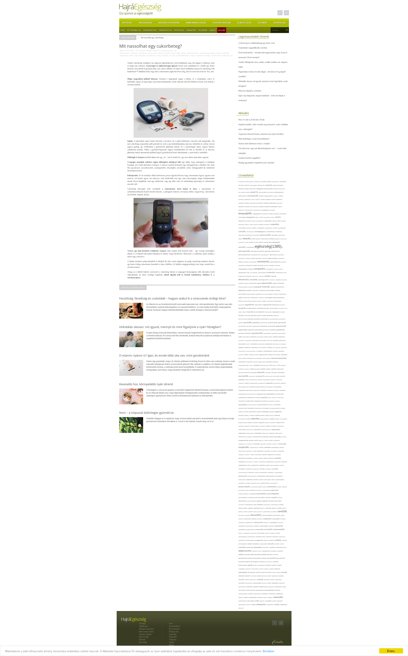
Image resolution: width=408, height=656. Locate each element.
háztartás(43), (269, 344)
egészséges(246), (244, 251)
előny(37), (266, 265)
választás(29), (278, 579)
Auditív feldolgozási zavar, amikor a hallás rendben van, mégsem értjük (262, 64)
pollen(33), (284, 486)
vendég (207, 55)
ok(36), (249, 465)
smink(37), (241, 511)
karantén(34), (276, 376)
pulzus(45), (258, 497)
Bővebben (268, 651)
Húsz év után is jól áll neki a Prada (251, 120)
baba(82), (266, 203)
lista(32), (246, 422)
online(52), (262, 469)
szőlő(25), (265, 540)
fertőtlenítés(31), (247, 297)
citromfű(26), (267, 224)
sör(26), (255, 511)
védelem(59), (249, 586)
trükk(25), (266, 568)
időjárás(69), (284, 354)
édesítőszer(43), (268, 242)
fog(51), (264, 301)
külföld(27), (247, 415)
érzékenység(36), (262, 272)
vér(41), (284, 586)
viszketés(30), (260, 597)
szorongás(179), (258, 540)
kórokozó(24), (280, 397)
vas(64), (269, 583)
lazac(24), (272, 415)
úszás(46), (281, 575)
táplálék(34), (273, 547)
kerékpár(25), (279, 379)
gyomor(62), (266, 329)
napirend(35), (267, 451)
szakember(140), (258, 522)
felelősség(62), (271, 290)
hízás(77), (264, 347)
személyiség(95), (263, 526)
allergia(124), (260, 189)
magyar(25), (248, 426)
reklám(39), (271, 501)
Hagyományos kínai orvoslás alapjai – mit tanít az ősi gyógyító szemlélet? (262, 74)
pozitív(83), (252, 490)
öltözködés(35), (264, 472)
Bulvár (221, 30)
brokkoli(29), (249, 221)
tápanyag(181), (258, 547)
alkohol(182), (269, 185)
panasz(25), (248, 483)
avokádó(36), (253, 203)
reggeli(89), (265, 501)
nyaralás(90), (241, 462)
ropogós (165, 55)
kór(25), (270, 397)
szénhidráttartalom (182, 55)
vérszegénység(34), (243, 593)
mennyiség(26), (249, 436)
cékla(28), (274, 221)
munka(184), (267, 447)
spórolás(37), (274, 511)
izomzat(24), (247, 369)
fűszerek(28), (247, 315)
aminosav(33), (270, 192)
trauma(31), (261, 568)
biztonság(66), (242, 217)
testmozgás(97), (255, 561)
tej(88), (252, 554)
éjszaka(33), (259, 258)
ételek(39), (274, 276)
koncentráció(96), (279, 394)
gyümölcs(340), (258, 333)
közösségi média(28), (275, 408)
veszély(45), (264, 593)
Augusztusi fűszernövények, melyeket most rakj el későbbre (261, 134)
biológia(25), (277, 213)
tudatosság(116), (243, 572)
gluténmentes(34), (243, 319)
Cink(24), (251, 224)
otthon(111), (251, 472)
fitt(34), (250, 301)
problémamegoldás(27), (244, 493)
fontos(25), (281, 308)
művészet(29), (241, 451)
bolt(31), (257, 217)
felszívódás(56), (242, 294)
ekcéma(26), (265, 258)
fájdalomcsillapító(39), (278, 283)
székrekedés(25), (249, 526)
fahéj (178, 53)
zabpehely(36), (242, 604)
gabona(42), (254, 315)
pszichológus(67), (243, 497)
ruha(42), (281, 504)
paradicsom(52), (265, 483)
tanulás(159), (242, 547)
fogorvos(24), (241, 304)
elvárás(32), (272, 265)
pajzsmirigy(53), (280, 479)
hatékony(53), (282, 340)
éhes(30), (247, 258)
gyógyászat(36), (256, 326)
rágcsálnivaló (151, 55)
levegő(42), (272, 418)
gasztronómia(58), (262, 315)
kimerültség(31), (270, 386)
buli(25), (254, 221)
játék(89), (263, 369)
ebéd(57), (251, 242)
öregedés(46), (250, 479)
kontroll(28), (257, 397)
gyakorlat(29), (282, 319)
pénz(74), (260, 486)
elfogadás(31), (242, 265)
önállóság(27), (271, 472)
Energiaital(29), (270, 269)
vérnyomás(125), (269, 590)
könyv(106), (264, 401)
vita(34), (265, 597)
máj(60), (268, 426)
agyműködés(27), (275, 181)
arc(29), (253, 199)
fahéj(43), (259, 283)
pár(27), (259, 483)
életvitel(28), (283, 261)
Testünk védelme (222, 22)
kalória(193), (261, 372)
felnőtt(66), (277, 290)
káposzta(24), (252, 376)
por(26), (247, 490)
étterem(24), (272, 279)
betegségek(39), (257, 213)
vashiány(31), (282, 583)
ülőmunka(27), (253, 579)
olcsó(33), (281, 465)
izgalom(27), (283, 365)
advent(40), (264, 181)
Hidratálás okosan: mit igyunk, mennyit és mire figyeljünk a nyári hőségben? (263, 83)
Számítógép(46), (274, 522)
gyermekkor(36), (242, 326)
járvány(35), (258, 369)
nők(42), (265, 458)
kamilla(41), (275, 372)
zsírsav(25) (241, 608)
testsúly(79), (262, 561)
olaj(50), (268, 465)
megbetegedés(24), (266, 429)
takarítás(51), (256, 543)
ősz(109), (261, 479)
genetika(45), (270, 315)
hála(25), (270, 336)
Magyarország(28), (255, 426)
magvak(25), (241, 426)
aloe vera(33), (241, 192)
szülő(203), (278, 540)
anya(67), (261, 196)
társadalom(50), (266, 551)
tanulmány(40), (250, 547)
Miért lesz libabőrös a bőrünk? (249, 91)
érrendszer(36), (254, 272)
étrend (173, 53)
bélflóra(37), (241, 210)
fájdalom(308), (267, 283)
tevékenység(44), (243, 565)
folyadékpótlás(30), (274, 308)
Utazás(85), (241, 579)
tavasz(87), (280, 551)
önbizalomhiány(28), (252, 476)
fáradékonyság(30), (243, 287)
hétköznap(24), (276, 344)
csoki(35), (254, 228)
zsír (231, 55)
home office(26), (277, 347)
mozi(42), (261, 447)
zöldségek (225, 55)
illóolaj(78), (250, 358)
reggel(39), (259, 501)
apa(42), (281, 196)
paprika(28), (254, 483)
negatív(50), (271, 454)
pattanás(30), (254, 486)
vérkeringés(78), (260, 590)
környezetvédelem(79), (263, 404)
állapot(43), (241, 188)
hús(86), (246, 354)
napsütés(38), (280, 451)
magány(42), (261, 422)
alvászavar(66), (263, 192)
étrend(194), (254, 280)
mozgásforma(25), (254, 447)
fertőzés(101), (255, 297)
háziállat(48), (254, 344)
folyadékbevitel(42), (251, 308)
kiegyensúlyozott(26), (243, 386)
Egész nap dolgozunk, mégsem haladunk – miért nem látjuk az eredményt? (261, 98)
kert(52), (247, 383)
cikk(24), (247, 224)
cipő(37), (256, 224)
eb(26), (247, 242)
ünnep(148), (260, 579)
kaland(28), (241, 372)
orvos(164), (275, 469)
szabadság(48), (276, 518)
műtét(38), (281, 447)
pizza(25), (279, 486)
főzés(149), (250, 312)
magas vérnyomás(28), (270, 422)
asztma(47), (241, 203)
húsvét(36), (251, 354)
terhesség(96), (257, 558)
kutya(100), (241, 415)
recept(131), (274, 497)
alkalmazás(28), (261, 185)
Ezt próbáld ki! (134, 30)
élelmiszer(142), (272, 258)
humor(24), (241, 354)
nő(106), (261, 458)
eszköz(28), (261, 276)
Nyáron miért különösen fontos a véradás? (254, 143)
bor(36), (261, 217)
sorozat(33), (250, 511)
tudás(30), (271, 568)
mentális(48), (265, 436)
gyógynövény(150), (281, 326)
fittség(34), (255, 301)
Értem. (391, 651)
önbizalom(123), (243, 476)
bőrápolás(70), (242, 221)
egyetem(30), (281, 254)
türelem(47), (248, 575)
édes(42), (261, 242)
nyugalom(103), (270, 462)
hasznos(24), (270, 340)
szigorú (193, 55)
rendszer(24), (241, 504)
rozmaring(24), (267, 504)
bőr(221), (278, 217)
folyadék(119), (242, 308)
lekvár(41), (248, 418)
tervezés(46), (241, 561)
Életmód (262, 22)
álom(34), (247, 192)
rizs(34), (255, 504)
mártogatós (124, 55)
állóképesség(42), (268, 188)
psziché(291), (262, 494)
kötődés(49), (277, 404)
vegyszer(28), (271, 586)
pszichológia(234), (273, 494)
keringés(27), (241, 383)
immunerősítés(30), (257, 358)
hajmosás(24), (260, 336)
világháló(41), (279, 593)
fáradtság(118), (258, 287)
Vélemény (202, 30)
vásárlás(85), (275, 583)
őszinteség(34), (267, 479)
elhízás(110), (249, 265)
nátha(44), (265, 454)
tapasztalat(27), (266, 547)
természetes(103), (280, 558)
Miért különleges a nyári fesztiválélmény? (254, 139)
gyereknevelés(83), (273, 322)
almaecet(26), (282, 188)
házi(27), (248, 344)
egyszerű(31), (241, 258)
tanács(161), (271, 544)
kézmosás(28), (277, 383)
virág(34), (240, 597)
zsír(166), (277, 604)
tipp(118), (250, 565)
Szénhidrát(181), (278, 526)
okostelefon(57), (255, 465)
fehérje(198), (266, 287)
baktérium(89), (273, 203)
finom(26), (245, 301)
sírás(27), (284, 508)
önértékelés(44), (261, 476)
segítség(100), (257, 508)
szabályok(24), (242, 522)
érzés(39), (249, 276)
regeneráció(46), (242, 501)
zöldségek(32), (270, 604)
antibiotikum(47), (242, 196)
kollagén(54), (259, 394)
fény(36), (275, 294)
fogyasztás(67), (259, 304)
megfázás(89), (242, 433)
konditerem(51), (242, 397)
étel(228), (267, 276)
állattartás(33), (252, 188)
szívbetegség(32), (242, 536)
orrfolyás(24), (268, 469)
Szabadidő (191, 30)
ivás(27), (275, 365)
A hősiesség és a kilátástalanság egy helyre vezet (256, 43)
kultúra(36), (272, 411)
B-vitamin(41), (260, 203)
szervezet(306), (279, 529)
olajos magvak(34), (274, 465)
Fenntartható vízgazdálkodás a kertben (252, 48)
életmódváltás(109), (275, 262)
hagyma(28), (274, 333)
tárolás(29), (255, 551)
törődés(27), (249, 568)
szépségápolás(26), (250, 529)
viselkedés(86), (252, 597)
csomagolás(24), (269, 228)
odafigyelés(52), (242, 465)
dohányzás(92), (265, 239)
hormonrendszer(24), (251, 351)
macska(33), (255, 422)
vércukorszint (216, 55)
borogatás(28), (267, 217)
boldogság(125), (250, 217)
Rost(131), (260, 504)
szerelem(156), (259, 529)
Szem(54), (256, 526)
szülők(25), (284, 540)
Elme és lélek (244, 22)
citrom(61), (261, 224)
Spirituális (179, 30)
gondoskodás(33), (274, 319)
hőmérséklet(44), (268, 351)
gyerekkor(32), (264, 322)
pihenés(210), (272, 487)
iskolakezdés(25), (264, 365)
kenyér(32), (260, 379)
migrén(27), (262, 440)
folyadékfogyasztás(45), (263, 308)
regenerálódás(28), (252, 501)
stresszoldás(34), (277, 515)
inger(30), (255, 361)
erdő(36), (280, 269)
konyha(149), (264, 397)
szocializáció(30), (251, 536)
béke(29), (280, 206)
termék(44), (264, 558)
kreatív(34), (246, 411)
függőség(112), (276, 312)
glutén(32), (276, 315)
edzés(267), (242, 247)
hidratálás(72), (247, 347)
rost (170, 55)
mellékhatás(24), (279, 433)
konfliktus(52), (250, 397)
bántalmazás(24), (255, 206)
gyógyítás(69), (264, 326)
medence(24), (249, 429)
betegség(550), (245, 213)
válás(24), (272, 579)
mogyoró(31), (263, 444)
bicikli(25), (271, 213)
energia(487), (260, 269)
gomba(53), (251, 319)
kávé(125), (241, 379)
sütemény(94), (247, 519)
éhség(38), (253, 258)
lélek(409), (255, 419)
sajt (174, 55)
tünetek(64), (241, 575)
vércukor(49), (241, 590)
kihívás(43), (252, 386)
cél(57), (279, 221)
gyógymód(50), (272, 326)
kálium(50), (254, 372)
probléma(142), (274, 490)
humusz (218, 53)
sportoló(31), (241, 515)
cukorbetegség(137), (260, 231)
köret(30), (277, 401)
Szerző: (143, 50)
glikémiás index (193, 53)
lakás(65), (258, 415)
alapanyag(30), (254, 185)
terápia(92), (250, 558)
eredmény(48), (242, 272)
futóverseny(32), (268, 312)
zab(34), (274, 600)
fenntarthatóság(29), (268, 294)
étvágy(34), (278, 279)
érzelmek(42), (279, 272)
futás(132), (261, 312)
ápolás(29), (241, 199)
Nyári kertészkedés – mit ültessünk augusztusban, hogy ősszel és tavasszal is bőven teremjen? (262, 54)
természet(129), (271, 558)
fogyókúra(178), (267, 305)
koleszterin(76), (242, 394)
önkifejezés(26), (242, 479)
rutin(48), (240, 508)
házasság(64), (242, 344)
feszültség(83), (269, 297)
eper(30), (276, 269)
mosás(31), (269, 444)
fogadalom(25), (270, 301)
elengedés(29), (281, 258)
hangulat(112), (281, 337)
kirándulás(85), (277, 387)
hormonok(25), (242, 351)
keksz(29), (247, 379)
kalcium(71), (247, 372)
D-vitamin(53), (278, 231)
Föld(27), (245, 312)
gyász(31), (241, 322)
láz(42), (267, 415)
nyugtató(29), (277, 461)
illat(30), (245, 358)
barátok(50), (267, 206)
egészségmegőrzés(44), (244, 254)
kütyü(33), (252, 415)
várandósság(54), (257, 583)
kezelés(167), (270, 383)
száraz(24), (281, 522)
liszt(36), (250, 422)
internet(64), (269, 361)
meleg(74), (272, 433)
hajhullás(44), (253, 336)
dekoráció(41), (249, 235)
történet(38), (255, 568)
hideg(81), (241, 347)
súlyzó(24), (241, 518)
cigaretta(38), (241, 224)
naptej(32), (241, 454)
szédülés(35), (241, 526)
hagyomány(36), (282, 333)
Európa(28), (284, 279)
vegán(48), (256, 586)
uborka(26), (254, 575)
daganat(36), (241, 235)
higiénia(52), (254, 347)
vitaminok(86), (250, 601)
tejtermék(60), (258, 554)
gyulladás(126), (280, 330)
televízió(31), (276, 554)
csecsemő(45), (242, 228)
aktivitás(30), (247, 185)
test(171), (248, 561)
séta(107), (274, 508)
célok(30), (283, 221)
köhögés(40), (257, 401)
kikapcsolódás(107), (260, 387)
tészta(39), (276, 561)
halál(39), (275, 336)
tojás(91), (274, 565)
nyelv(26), (256, 461)
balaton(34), (279, 203)
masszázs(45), (242, 429)
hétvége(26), (283, 344)
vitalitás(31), (270, 597)
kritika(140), (265, 411)
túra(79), (264, 572)
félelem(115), (263, 290)
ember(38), (277, 265)
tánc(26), (282, 543)
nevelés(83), (249, 458)
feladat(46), (249, 290)
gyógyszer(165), (243, 330)
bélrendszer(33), (248, 210)
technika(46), (247, 554)
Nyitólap (127, 22)
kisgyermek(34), (250, 390)
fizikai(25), (260, 301)
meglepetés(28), (250, 433)
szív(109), (277, 533)
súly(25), (283, 515)
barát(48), (261, 206)
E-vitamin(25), (241, 242)
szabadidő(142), (267, 519)
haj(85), (240, 337)
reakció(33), (268, 497)
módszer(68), (256, 444)
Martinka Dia (151, 50)
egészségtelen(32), (256, 254)
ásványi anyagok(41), (277, 199)
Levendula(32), (283, 418)
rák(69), (263, 497)
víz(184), (256, 601)
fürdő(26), (282, 312)
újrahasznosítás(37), (267, 575)
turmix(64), (269, 572)
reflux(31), (280, 497)
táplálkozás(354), (245, 551)
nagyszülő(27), (249, 451)
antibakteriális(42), (279, 192)
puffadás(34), (251, 497)
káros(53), (282, 376)
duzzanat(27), (283, 238)
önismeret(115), (279, 476)
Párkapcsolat (165, 30)
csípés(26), (249, 228)
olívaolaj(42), (241, 469)
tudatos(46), (277, 568)
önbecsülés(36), (278, 472)
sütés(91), (254, 519)
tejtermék (200, 55)
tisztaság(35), (261, 565)
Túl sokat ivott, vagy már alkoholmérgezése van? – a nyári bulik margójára (262, 150)
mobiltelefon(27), (242, 444)
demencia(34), (256, 235)
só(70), (245, 511)
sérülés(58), (268, 508)
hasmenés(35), (263, 340)
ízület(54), (252, 369)
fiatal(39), (275, 297)
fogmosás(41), (278, 301)
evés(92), (241, 283)
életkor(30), (246, 261)
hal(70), (266, 336)
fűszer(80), (241, 315)
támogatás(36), (264, 543)
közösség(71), (266, 408)
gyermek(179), (282, 322)
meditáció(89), (257, 429)
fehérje (183, 53)
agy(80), (269, 181)
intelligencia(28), (262, 361)
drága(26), (277, 238)
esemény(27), (255, 276)
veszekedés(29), (257, 593)
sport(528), (282, 511)
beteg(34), (272, 210)
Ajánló (212, 30)
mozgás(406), (244, 447)
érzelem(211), (271, 272)
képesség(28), (266, 379)
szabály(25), (283, 518)
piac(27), (265, 486)
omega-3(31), (256, 469)
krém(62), (259, 411)
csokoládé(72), (261, 228)
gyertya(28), (249, 326)
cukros (150, 53)
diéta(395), (247, 239)
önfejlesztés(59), (270, 476)
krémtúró (225, 53)
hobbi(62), (270, 347)
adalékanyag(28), (249, 181)
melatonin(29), (265, 433)
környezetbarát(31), (252, 404)
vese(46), (250, 593)
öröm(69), (256, 479)
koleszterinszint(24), (251, 394)
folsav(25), (282, 304)
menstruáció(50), (257, 436)
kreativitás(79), (253, 411)
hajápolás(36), (246, 336)
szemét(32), (271, 526)
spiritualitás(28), (267, 511)
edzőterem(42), (251, 247)
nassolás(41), (258, 454)
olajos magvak (139, 55)
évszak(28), (246, 283)
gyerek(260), (248, 322)
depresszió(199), (265, 235)
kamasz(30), (269, 372)
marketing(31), (280, 426)
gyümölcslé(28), (267, 333)
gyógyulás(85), (259, 330)
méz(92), (256, 440)
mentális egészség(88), (275, 436)
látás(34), (263, 415)
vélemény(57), (278, 586)
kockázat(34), (270, 390)
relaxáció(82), (277, 501)
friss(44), (256, 312)
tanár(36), (277, 543)
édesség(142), (276, 242)
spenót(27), (260, 511)
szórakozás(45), (250, 540)
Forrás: (159, 50)
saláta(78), (250, 508)
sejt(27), (263, 508)
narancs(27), (247, 454)
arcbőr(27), (258, 199)
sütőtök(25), (260, 518)
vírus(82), (245, 597)
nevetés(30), (255, 458)
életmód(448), (263, 262)
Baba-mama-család (196, 22)
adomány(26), (257, 181)
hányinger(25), (248, 340)
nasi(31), (252, 454)
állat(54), (246, 188)
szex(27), (240, 533)
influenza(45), (242, 361)
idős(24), (240, 358)
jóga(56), (268, 369)
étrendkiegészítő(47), (263, 279)
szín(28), (267, 533)
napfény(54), (260, 451)
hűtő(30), (256, 354)
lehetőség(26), (242, 418)
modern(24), (250, 444)
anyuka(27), (276, 196)
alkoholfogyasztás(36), (278, 185)
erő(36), (248, 272)
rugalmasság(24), (275, 504)
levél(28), (277, 418)
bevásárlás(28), (265, 213)
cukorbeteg (142, 53)
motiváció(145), (282, 444)
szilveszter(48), (261, 533)
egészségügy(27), (265, 254)
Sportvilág (280, 22)
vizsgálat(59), (268, 600)
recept (159, 55)
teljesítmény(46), (242, 558)
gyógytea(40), (251, 329)
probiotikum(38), (266, 490)
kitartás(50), (263, 390)
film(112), (240, 301)
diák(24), (240, 238)
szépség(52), (241, 529)
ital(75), (271, 365)
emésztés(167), (242, 269)
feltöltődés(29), (259, 294)
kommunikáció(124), (269, 394)
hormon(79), (284, 347)
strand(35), (247, 515)
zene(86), (253, 604)
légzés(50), (277, 415)
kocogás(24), (276, 390)
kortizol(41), (241, 401)
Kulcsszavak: (124, 53)
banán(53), (248, 206)
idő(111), (270, 354)
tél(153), (264, 554)
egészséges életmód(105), (258, 251)
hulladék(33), (281, 351)
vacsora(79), (267, 579)
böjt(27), (273, 217)
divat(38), (258, 238)
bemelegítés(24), (257, 210)
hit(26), (260, 347)
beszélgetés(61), (265, 210)
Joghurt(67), (274, 369)
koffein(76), (283, 390)
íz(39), (279, 365)
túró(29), (274, 572)
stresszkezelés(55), (267, 515)
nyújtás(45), (284, 461)
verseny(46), (277, 590)
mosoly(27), (275, 444)
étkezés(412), (244, 280)
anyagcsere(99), (268, 196)
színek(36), (272, 533)
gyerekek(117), (256, 322)
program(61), (253, 493)
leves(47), (241, 422)
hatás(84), (276, 340)
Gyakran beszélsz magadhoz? (249, 158)
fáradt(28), (251, 287)
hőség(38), (275, 351)
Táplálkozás (145, 22)
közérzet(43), (251, 408)
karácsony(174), (260, 376)
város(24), (264, 583)
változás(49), (241, 583)
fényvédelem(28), (282, 294)
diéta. (155, 53)
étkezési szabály (164, 53)
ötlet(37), (273, 479)
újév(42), (259, 575)
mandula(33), (273, 426)
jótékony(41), (280, 369)
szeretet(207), (268, 529)
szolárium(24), (282, 536)
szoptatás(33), (242, 540)
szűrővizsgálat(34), (243, 543)
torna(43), (279, 565)
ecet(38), (256, 242)
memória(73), (241, 436)
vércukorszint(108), (250, 590)
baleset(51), (241, 206)
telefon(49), (269, 554)
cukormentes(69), (270, 231)
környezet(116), (242, 404)
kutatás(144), (278, 411)
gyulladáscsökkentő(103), (245, 333)
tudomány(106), (252, 572)
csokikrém (133, 53)
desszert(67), (274, 235)
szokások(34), (275, 536)
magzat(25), (263, 426)
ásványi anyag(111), (266, 199)
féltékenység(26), (251, 294)
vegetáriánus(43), (263, 586)
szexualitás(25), (247, 533)
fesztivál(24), (262, 297)
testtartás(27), (269, 561)
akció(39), (241, 185)
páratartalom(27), (274, 483)
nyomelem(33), (262, 461)
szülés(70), (271, 540)
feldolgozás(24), (256, 290)
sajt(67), (245, 508)
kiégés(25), (283, 383)
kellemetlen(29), (253, 379)
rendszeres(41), (249, 504)
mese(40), (251, 440)
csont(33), (275, 228)
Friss (122, 30)
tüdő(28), (279, 572)
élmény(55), (261, 265)
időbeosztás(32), (277, 354)
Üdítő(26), (247, 579)
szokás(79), (269, 536)
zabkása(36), (280, 600)
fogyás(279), (250, 305)
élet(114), (240, 262)
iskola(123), (257, 365)
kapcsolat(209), (243, 376)
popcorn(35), (241, 490)
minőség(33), (277, 440)
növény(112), (271, 458)
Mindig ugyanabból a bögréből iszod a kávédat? (256, 163)
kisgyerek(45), (242, 390)
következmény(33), (243, 408)
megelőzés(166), (275, 429)
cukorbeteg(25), (250, 231)
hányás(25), (241, 340)
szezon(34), (254, 533)
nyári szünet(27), (249, 461)
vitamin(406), (278, 597)
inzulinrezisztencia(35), (243, 365)
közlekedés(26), (258, 408)
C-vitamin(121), (267, 221)
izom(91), (241, 369)
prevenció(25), (258, 490)
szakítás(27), (266, 522)
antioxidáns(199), (253, 196)
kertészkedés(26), (253, 383)
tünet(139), (284, 572)
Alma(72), (276, 188)
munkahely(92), (275, 447)
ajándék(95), (283, 181)
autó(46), (247, 203)
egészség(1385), (269, 246)
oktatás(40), (262, 465)
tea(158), (241, 554)
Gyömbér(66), (272, 329)
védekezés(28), (242, 586)
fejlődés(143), (242, 290)
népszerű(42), (242, 458)
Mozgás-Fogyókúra (169, 22)
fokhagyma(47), (276, 304)
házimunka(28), (261, 344)
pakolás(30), (241, 483)
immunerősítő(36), (266, 358)
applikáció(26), (247, 199)
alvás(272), (254, 192)
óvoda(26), (257, 472)
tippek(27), (255, 565)
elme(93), (255, 265)
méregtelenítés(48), (243, 440)
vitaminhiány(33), (242, 600)
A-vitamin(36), (241, 181)
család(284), (274, 224)
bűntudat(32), (259, 221)
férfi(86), (240, 297)
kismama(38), (257, 390)
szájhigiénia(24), (250, 522)
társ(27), (260, 551)
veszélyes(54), (272, 593)
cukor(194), (242, 231)
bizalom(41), (283, 213)
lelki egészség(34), (264, 418)
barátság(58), (274, 206)
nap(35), (255, 451)
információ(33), (249, 361)
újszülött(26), (275, 575)
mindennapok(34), (269, 440)
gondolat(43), (257, 319)
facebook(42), (253, 283)
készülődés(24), (262, 383)
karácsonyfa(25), (269, 376)
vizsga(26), (262, 600)
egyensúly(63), (274, 254)
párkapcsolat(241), (244, 487)
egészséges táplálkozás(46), (272, 251)
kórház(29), (274, 397)
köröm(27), (271, 404)
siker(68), (279, 508)
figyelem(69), (281, 297)
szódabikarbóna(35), (260, 536)
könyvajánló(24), (271, 401)
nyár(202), (278, 458)
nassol (131, 55)
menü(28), (283, 436)
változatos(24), (249, 583)
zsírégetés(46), (283, 604)
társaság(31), (274, 551)
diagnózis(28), (281, 235)
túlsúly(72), (259, 572)
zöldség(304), (261, 604)
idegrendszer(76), (263, 354)
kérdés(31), (273, 379)
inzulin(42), (275, 361)
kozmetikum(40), (249, 401)
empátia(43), (250, 269)
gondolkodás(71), (265, 319)
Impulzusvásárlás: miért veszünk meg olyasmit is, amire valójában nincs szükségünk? (263, 126)
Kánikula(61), (281, 372)
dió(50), (254, 238)
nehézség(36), (277, 454)
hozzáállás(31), (260, 351)
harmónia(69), (255, 340)
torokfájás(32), (242, 568)
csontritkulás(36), (282, 228)
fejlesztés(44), (280, 287)
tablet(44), (250, 543)
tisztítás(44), (268, 565)
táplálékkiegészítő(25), (281, 547)
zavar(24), (248, 604)
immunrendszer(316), (279, 358)
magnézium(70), (280, 422)
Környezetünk (150, 30)
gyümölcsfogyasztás (207, 53)
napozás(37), (274, 451)
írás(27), (251, 365)
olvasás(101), (249, 469)
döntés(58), (272, 238)
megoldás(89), (258, 433)
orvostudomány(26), (243, 472)
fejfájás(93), (274, 287)
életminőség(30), (253, 261)
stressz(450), (256, 515)
